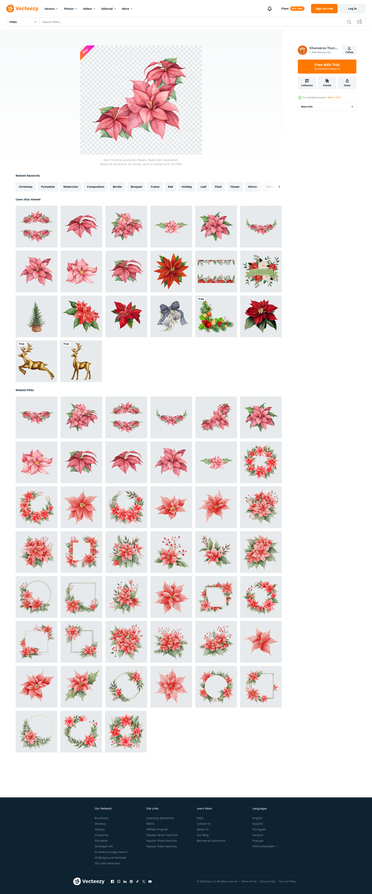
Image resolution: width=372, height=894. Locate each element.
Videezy (100, 829)
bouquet (136, 187)
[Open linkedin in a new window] (125, 881)
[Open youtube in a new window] (150, 881)
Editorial (107, 9)
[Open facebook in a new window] (112, 881)
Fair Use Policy (287, 881)
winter (252, 187)
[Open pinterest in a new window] (131, 881)
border (117, 187)
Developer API (104, 846)
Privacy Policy (268, 881)
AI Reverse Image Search (111, 852)
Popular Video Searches (161, 846)
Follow (349, 52)
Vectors (50, 9)
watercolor (70, 187)
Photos (69, 9)
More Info (306, 106)
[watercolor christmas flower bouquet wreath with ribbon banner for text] (261, 271)
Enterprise (101, 835)
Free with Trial (327, 66)
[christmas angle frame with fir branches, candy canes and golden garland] (216, 316)
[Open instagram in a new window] (118, 881)
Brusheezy (101, 818)
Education (101, 840)
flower (235, 187)
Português (259, 829)
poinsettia (48, 187)
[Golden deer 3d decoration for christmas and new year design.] (36, 361)
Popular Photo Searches (161, 840)
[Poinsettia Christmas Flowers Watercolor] (81, 316)
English (257, 818)
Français (257, 840)
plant (218, 187)
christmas (25, 187)
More (125, 9)
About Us (203, 829)
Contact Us (204, 824)
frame (155, 187)
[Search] (349, 22)
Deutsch (257, 835)
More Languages (263, 846)
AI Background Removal (110, 857)
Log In (352, 8)
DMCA (150, 824)
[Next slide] (276, 186)
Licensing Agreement (160, 818)
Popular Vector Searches (162, 835)
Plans (285, 8)
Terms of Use (249, 881)
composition (95, 187)
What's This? (334, 97)
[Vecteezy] (22, 8)
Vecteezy (100, 824)
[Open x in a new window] (143, 881)
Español (257, 824)
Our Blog (203, 835)
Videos (87, 9)
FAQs (200, 818)
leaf (203, 187)
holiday (187, 187)
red (170, 187)
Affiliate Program (157, 829)
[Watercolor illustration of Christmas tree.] (36, 316)
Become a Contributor (211, 840)
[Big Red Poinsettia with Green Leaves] (261, 316)
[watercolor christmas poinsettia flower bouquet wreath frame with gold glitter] (216, 271)
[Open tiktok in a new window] (137, 881)
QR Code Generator (107, 863)
